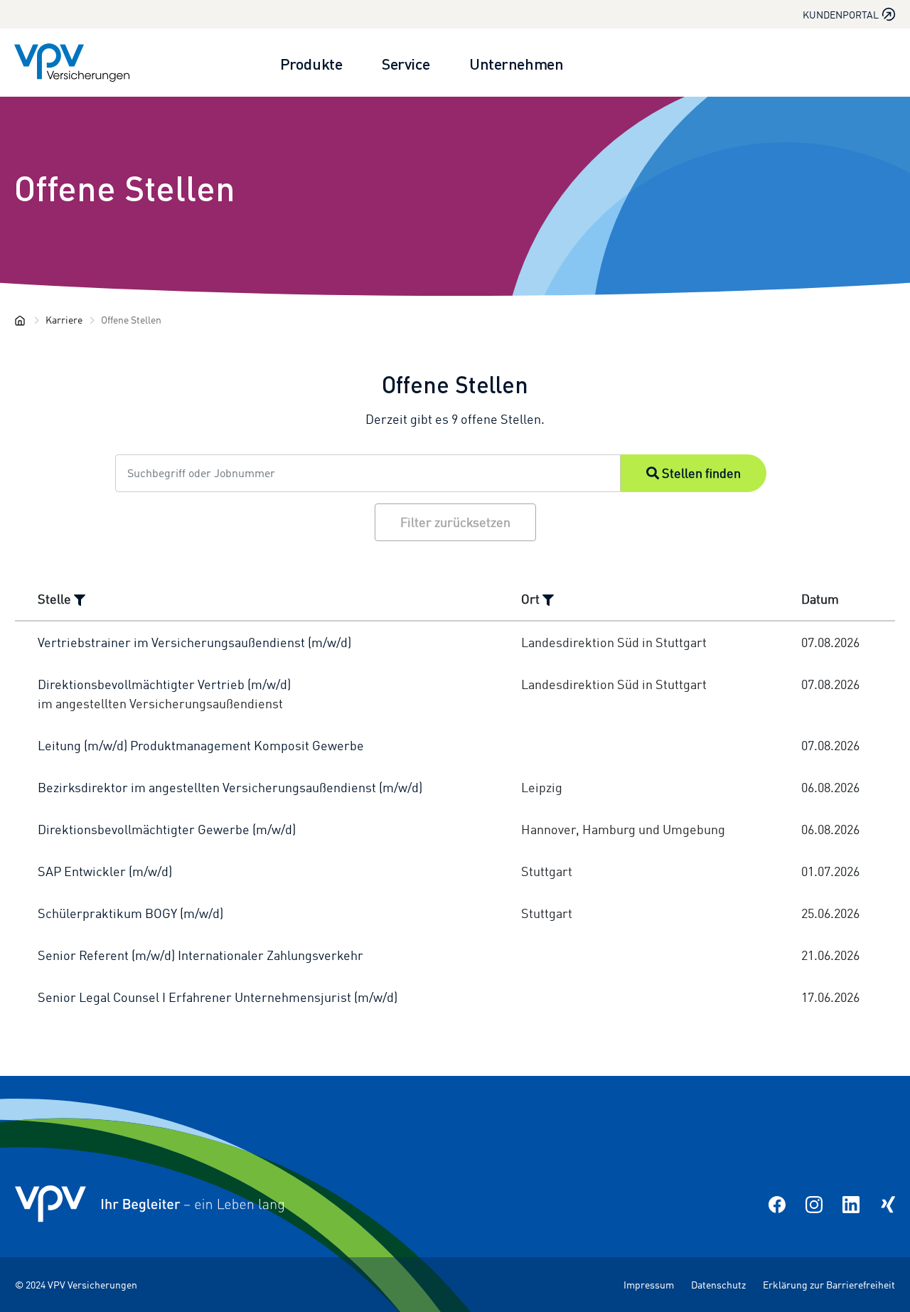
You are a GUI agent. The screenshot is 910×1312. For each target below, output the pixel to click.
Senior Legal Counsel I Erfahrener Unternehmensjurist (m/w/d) (217, 997)
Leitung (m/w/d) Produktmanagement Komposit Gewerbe (201, 745)
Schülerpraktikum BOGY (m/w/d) (130, 913)
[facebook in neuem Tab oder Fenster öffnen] (777, 1204)
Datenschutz (718, 1285)
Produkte (311, 63)
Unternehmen (516, 63)
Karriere (64, 320)
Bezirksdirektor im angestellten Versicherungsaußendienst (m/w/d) (230, 787)
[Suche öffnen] (878, 62)
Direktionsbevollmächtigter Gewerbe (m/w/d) (167, 829)
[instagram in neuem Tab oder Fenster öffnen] (814, 1204)
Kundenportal (841, 15)
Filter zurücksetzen (455, 522)
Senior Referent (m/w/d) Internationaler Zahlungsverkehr (200, 955)
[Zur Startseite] (71, 62)
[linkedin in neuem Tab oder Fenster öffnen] (851, 1204)
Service (405, 63)
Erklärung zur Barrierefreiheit (829, 1285)
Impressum (648, 1285)
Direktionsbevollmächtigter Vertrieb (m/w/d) (164, 684)
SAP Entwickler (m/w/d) (105, 871)
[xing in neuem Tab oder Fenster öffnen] (887, 1204)
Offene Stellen (124, 187)
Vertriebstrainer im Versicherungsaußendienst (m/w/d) (194, 642)
